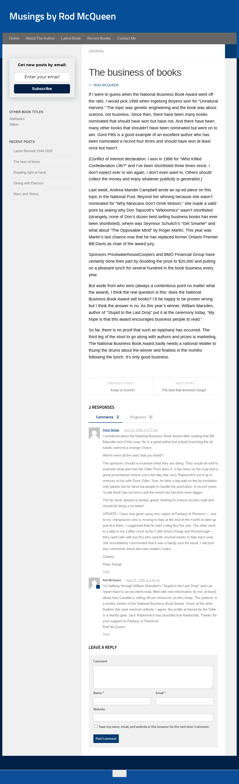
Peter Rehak (111, 430)
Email (161, 693)
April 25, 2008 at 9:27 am (141, 430)
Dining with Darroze (28, 183)
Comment (100, 661)
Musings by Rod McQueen (62, 16)
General (96, 51)
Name (98, 693)
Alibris (14, 124)
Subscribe (42, 88)
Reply (106, 571)
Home (14, 38)
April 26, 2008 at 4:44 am (143, 580)
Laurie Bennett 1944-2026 (33, 151)
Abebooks (17, 119)
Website (99, 709)
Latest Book (71, 38)
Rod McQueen (106, 85)
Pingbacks (141, 417)
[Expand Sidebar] (231, 51)
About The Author (40, 38)
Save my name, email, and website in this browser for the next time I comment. (154, 727)
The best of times (27, 162)
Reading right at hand (30, 172)
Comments (107, 417)
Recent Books (99, 38)
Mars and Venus (26, 194)
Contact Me (126, 38)
